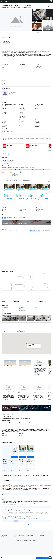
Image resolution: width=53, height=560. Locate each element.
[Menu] (1, 1)
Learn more (7, 139)
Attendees (4, 229)
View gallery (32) (49, 29)
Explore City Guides (4, 535)
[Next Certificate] (50, 148)
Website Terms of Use (43, 534)
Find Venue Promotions (4, 534)
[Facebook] (21, 436)
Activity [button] (34, 399)
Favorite (50, 6)
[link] (9, 387)
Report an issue (16, 528)
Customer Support (29, 534)
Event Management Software (18, 531)
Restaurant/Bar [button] (24, 399)
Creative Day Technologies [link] (9, 391)
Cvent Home (28, 531)
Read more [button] (35, 372)
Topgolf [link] (35, 391)
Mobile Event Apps (16, 534)
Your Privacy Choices (30, 535)
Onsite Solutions (3, 536)
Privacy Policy (42, 531)
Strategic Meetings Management (19, 535)
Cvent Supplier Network (4, 531)
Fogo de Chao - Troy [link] (22, 391)
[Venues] (51, 1)
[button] (16, 20)
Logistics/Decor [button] (6, 399)
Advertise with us (42, 535)
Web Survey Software (17, 536)
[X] (19, 436)
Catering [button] (19, 399)
